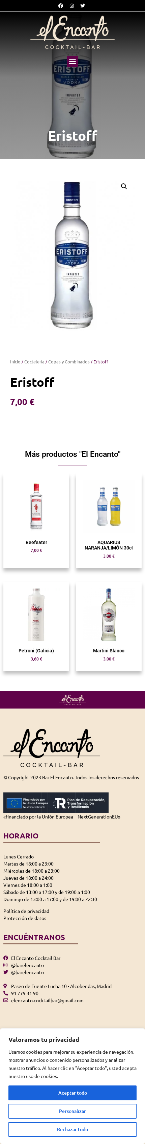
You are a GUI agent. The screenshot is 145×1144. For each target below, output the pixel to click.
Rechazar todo (72, 1129)
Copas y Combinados (69, 361)
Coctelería (34, 361)
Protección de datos (24, 918)
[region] (72, 1086)
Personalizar (72, 1111)
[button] (72, 61)
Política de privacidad (26, 911)
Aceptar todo (72, 1093)
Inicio (15, 361)
